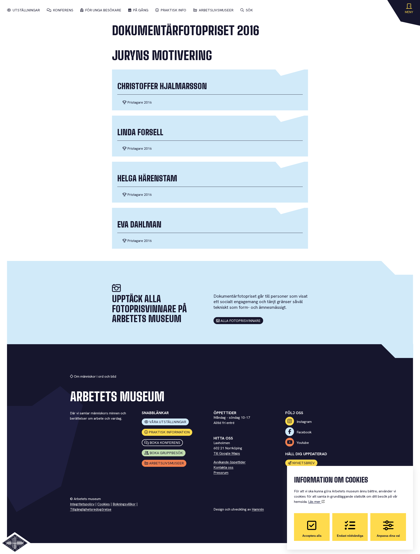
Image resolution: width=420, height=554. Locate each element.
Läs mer (314, 501)
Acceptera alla (311, 535)
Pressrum (221, 472)
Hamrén (258, 509)
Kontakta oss (223, 467)
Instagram (304, 421)
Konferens (63, 10)
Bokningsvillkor (124, 504)
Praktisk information (169, 432)
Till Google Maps (227, 453)
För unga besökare (103, 10)
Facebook (304, 432)
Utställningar (26, 10)
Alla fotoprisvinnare (240, 320)
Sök (249, 10)
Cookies (103, 504)
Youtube (302, 442)
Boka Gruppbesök (166, 453)
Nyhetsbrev (303, 463)
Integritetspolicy (82, 504)
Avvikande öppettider (230, 462)
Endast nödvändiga (350, 535)
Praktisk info (173, 10)
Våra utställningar (167, 422)
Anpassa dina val (388, 535)
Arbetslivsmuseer (216, 10)
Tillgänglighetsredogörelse (90, 509)
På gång (140, 10)
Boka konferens (165, 442)
